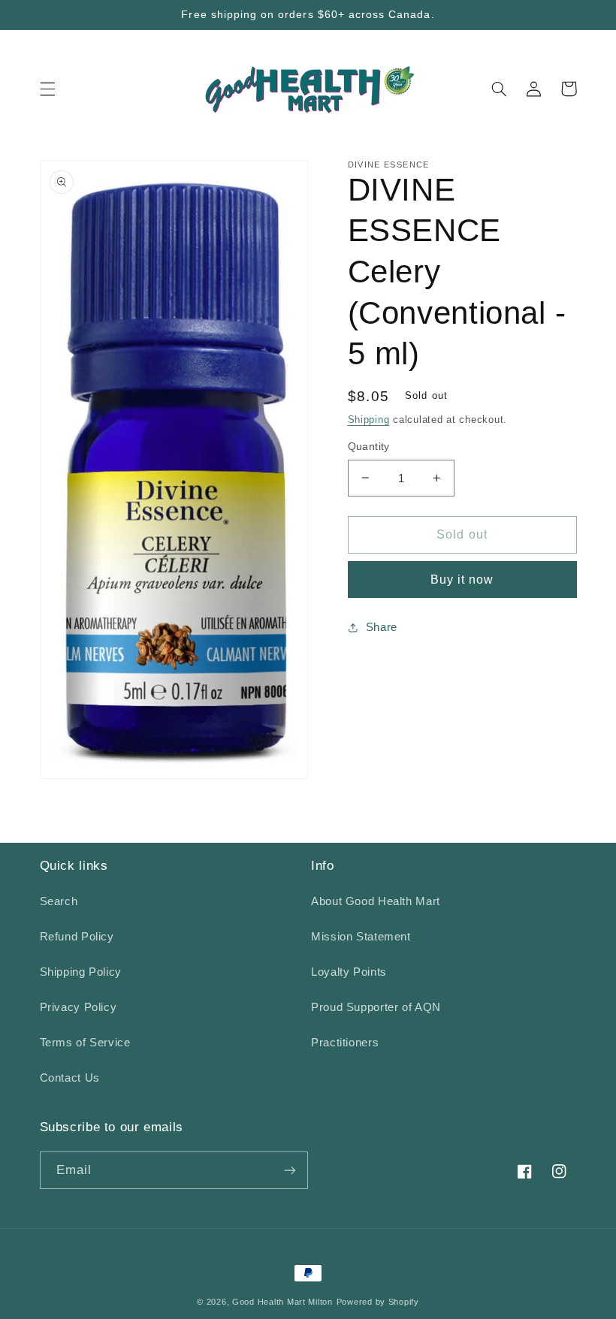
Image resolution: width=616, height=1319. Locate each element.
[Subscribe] (290, 1169)
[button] (47, 88)
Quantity (369, 446)
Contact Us (70, 1078)
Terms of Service (85, 1043)
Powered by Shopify (378, 1301)
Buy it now (462, 579)
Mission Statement (361, 937)
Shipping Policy (81, 972)
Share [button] (381, 627)
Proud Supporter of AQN (376, 1007)
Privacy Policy (78, 1007)
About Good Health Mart (375, 901)
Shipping (369, 420)
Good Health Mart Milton (282, 1301)
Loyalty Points (349, 972)
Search (59, 901)
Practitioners (345, 1043)
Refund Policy (77, 937)
